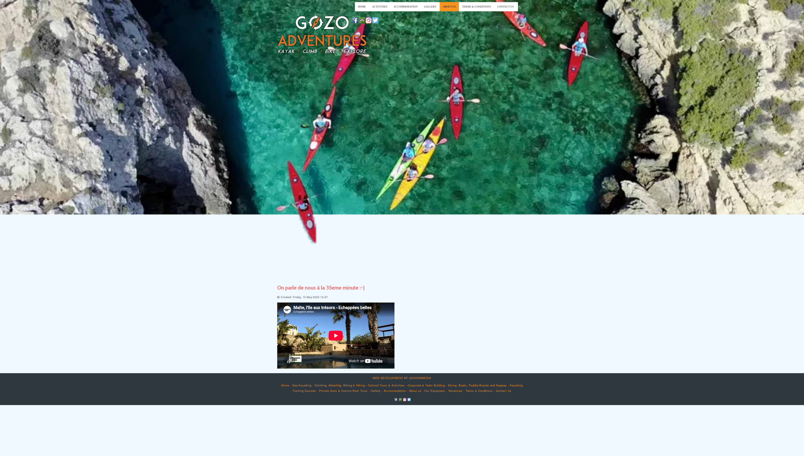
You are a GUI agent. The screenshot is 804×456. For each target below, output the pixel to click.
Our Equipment (434, 391)
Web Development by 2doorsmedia (402, 378)
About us (449, 6)
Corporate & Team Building (426, 385)
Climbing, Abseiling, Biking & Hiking (340, 385)
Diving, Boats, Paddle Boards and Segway (477, 385)
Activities (379, 6)
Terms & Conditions (476, 6)
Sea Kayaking (302, 385)
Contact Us (505, 6)
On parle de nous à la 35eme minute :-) (321, 288)
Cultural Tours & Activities (386, 385)
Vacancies (455, 391)
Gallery (430, 6)
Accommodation (406, 6)
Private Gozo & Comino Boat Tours (343, 391)
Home (362, 6)
